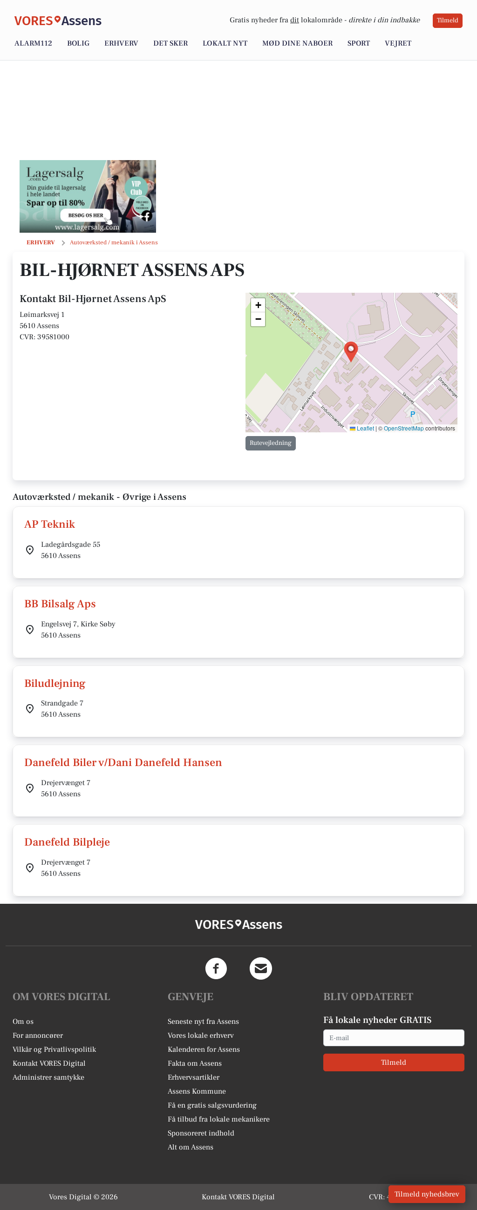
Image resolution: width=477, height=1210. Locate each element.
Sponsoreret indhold (201, 1133)
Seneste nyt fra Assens (203, 1021)
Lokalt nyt (225, 43)
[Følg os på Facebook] (216, 968)
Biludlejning (55, 683)
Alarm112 (33, 43)
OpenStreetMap (404, 428)
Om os (23, 1021)
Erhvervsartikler (193, 1077)
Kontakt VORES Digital (49, 1063)
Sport (359, 43)
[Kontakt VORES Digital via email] (261, 968)
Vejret (398, 43)
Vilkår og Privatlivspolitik (54, 1049)
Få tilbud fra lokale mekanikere (219, 1119)
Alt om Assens (190, 1147)
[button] (351, 352)
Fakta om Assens (195, 1063)
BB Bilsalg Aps (60, 604)
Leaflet (364, 428)
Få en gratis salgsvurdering (212, 1105)
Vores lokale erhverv (201, 1035)
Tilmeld (447, 20)
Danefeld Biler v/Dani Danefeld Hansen (123, 762)
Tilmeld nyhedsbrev (427, 1194)
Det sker (170, 43)
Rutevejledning (271, 443)
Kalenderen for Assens (204, 1049)
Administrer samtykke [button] (48, 1077)
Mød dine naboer (297, 43)
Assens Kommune (197, 1091)
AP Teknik (49, 524)
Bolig (78, 43)
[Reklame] (88, 196)
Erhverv (121, 43)
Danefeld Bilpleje (67, 842)
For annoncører (38, 1035)
